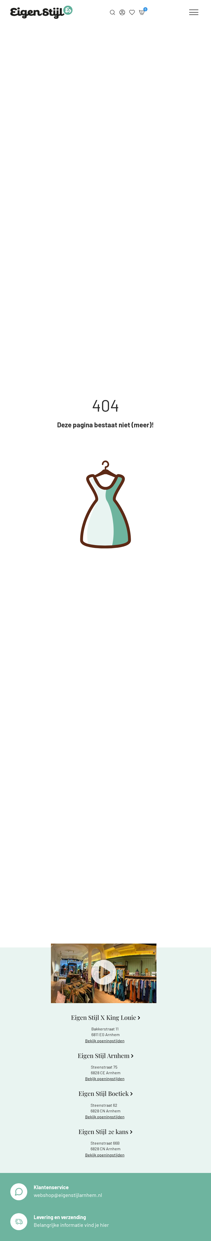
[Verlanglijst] (132, 12)
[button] (104, 973)
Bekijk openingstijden (105, 1040)
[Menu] (193, 12)
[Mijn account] (122, 12)
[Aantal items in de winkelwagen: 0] (142, 12)
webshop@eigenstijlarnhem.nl (68, 1195)
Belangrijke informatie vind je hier (71, 1225)
